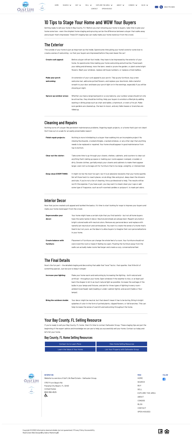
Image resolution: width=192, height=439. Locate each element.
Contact (94, 8)
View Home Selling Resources (122, 344)
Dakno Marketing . (51, 433)
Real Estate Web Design (32, 433)
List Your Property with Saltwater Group (122, 349)
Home (57, 5)
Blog (140, 404)
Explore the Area (147, 393)
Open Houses (107, 8)
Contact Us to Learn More (70, 344)
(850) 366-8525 (50, 392)
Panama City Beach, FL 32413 (56, 385)
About (141, 396)
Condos (141, 400)
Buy (139, 385)
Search (141, 382)
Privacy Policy (79, 430)
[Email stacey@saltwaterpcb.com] (157, 6)
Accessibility (90, 430)
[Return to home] (31, 390)
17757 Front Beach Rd (53, 382)
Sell (140, 389)
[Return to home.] (42, 6)
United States (50, 389)
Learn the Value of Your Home (70, 349)
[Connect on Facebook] (164, 380)
